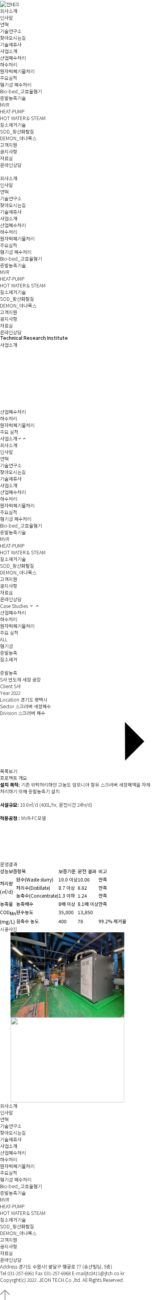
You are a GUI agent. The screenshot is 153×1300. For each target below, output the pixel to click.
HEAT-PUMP (12, 111)
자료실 (6, 158)
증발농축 (8, 652)
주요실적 (8, 77)
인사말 (6, 17)
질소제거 (8, 659)
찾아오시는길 (13, 37)
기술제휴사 (11, 44)
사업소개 (8, 438)
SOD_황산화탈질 (17, 131)
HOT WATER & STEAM (23, 118)
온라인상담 (11, 164)
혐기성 (6, 646)
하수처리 (8, 64)
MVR (4, 104)
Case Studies (14, 605)
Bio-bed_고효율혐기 (21, 91)
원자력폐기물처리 (17, 71)
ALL (3, 639)
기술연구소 (11, 31)
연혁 (4, 24)
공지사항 (8, 151)
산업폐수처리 (13, 57)
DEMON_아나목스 (18, 138)
